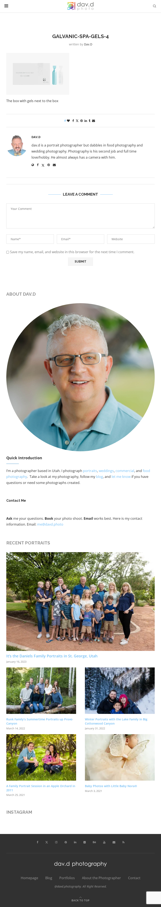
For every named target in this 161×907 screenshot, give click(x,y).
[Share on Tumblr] (89, 120)
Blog (48, 878)
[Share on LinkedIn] (85, 120)
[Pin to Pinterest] (81, 120)
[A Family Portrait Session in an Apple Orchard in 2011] (41, 757)
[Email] (114, 842)
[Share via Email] (93, 120)
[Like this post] (68, 120)
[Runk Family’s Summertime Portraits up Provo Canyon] (41, 690)
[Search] (154, 6)
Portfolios (67, 878)
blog (99, 476)
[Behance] (94, 842)
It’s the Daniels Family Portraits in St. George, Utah (51, 655)
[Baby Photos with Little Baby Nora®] (120, 757)
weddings (106, 470)
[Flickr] (84, 842)
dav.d (88, 44)
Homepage (29, 878)
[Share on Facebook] (73, 120)
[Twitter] (46, 842)
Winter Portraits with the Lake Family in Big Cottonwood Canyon (116, 721)
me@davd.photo (50, 524)
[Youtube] (104, 842)
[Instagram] (56, 842)
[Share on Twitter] (77, 120)
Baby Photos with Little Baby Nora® (111, 786)
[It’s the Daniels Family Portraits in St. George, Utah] (80, 601)
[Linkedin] (75, 842)
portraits (90, 470)
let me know (121, 476)
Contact (134, 878)
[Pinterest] (66, 842)
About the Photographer (101, 878)
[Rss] (123, 842)
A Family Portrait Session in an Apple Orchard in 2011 (40, 788)
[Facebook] (37, 842)
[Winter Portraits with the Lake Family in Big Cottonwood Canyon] (120, 690)
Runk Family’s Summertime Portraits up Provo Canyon (39, 721)
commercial (125, 470)
